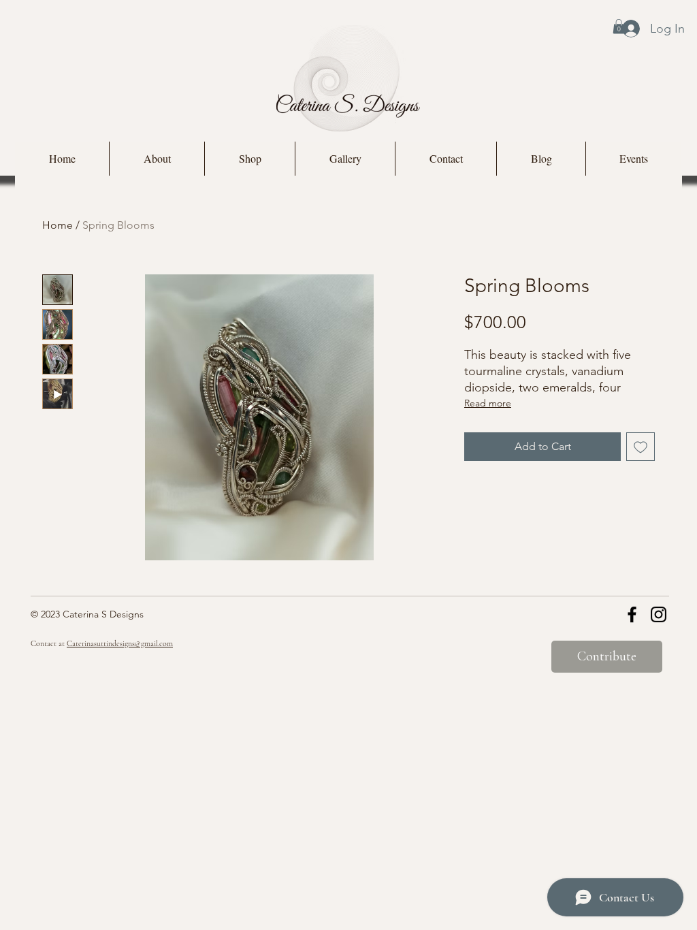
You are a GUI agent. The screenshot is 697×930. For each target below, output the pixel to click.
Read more (487, 403)
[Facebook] (632, 614)
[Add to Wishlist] (640, 446)
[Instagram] (658, 614)
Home (57, 225)
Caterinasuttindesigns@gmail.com (120, 643)
